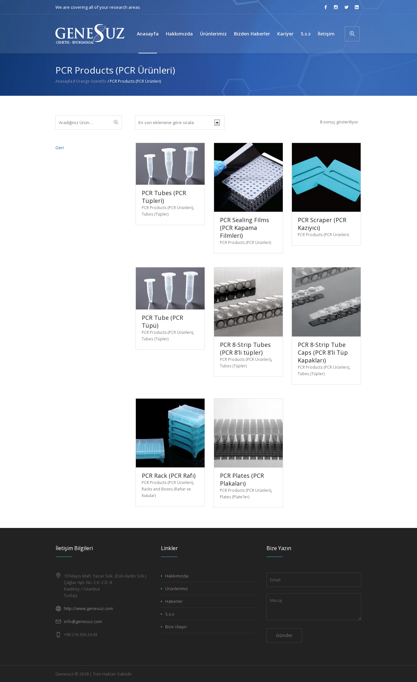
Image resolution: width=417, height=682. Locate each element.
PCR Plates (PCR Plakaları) (242, 479)
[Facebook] (325, 7)
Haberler (174, 601)
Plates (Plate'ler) (234, 497)
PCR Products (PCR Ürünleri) (167, 207)
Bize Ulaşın (176, 627)
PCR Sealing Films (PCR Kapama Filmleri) (244, 227)
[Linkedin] (357, 7)
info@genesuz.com (83, 621)
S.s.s (169, 614)
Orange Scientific (91, 81)
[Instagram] (336, 7)
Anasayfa (63, 81)
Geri (59, 147)
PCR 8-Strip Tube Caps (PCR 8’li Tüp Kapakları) (323, 352)
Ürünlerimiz (176, 588)
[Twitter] (346, 7)
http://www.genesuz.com (88, 608)
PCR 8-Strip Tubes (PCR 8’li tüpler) (245, 348)
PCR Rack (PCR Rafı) (168, 475)
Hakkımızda (176, 576)
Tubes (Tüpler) (155, 214)
